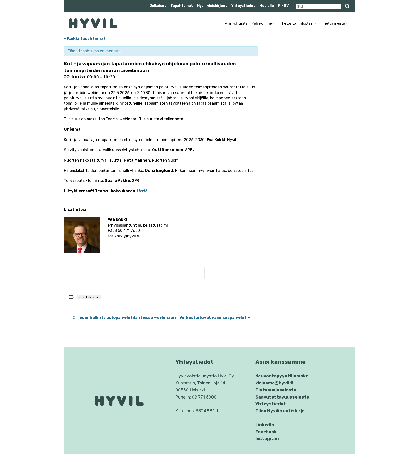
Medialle (266, 6)
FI (279, 6)
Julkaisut (158, 6)
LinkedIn (264, 425)
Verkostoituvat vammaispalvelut (214, 317)
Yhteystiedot (243, 6)
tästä (142, 191)
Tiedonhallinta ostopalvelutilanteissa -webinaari (124, 317)
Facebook (266, 432)
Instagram (267, 438)
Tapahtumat (181, 6)
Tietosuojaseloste (275, 390)
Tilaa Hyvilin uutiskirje (280, 411)
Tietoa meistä (334, 23)
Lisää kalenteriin (89, 297)
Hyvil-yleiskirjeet (212, 6)
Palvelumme (262, 23)
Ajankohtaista (236, 23)
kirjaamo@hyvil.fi (274, 383)
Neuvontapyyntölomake (281, 376)
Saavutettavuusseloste (282, 397)
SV (286, 6)
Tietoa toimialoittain (297, 23)
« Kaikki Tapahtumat (84, 38)
